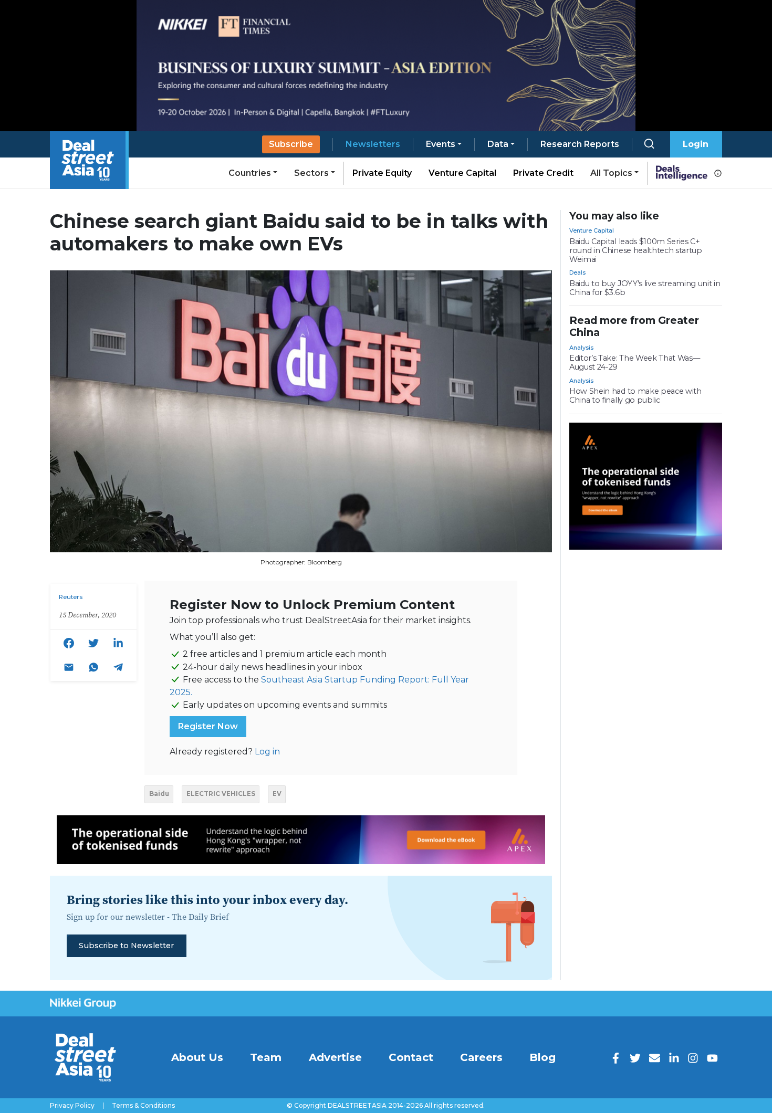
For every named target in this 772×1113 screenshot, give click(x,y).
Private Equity (382, 173)
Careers (481, 1057)
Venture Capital (462, 173)
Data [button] (497, 144)
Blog (542, 1057)
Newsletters (373, 144)
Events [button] (440, 144)
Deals (577, 272)
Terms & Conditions (143, 1105)
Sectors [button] (311, 173)
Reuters (70, 597)
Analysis (581, 347)
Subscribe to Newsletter (126, 945)
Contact (411, 1057)
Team (265, 1057)
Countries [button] (249, 173)
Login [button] (695, 144)
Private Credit (543, 173)
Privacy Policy (72, 1105)
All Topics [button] (611, 173)
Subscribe (291, 144)
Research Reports (579, 144)
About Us (197, 1057)
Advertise (335, 1057)
